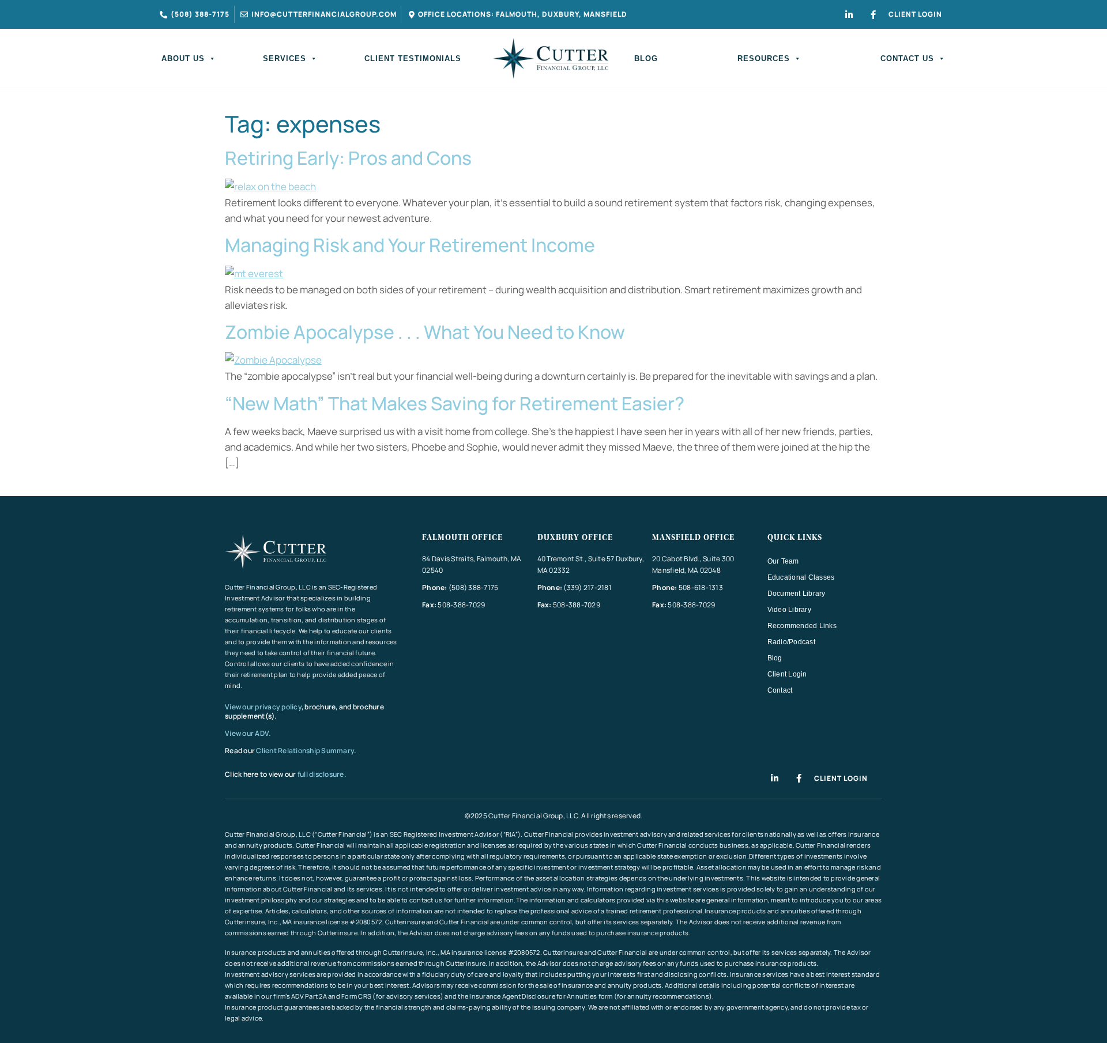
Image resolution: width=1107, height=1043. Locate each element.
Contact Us (907, 58)
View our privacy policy (263, 707)
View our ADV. (248, 733)
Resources (763, 58)
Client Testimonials (412, 58)
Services (284, 58)
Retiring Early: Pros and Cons (348, 158)
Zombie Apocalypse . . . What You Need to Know (425, 332)
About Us (183, 58)
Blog (646, 58)
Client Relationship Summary (305, 750)
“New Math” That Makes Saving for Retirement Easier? (454, 403)
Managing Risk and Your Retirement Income (410, 245)
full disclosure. (322, 774)
